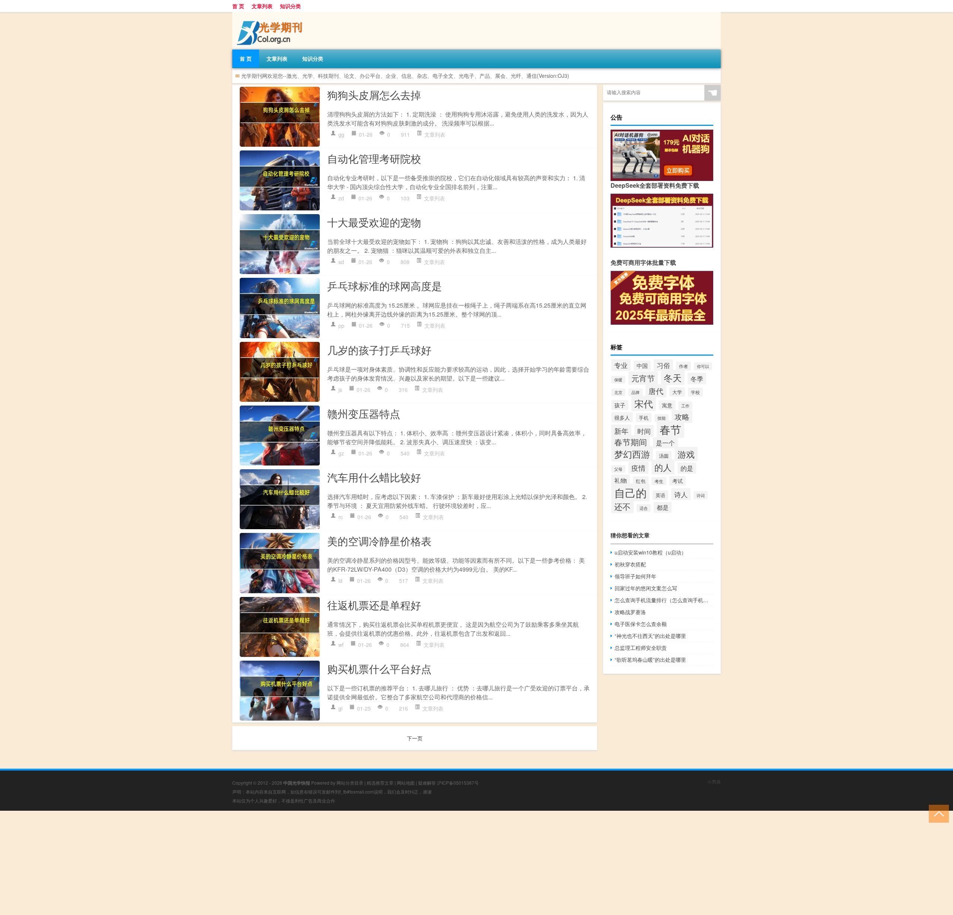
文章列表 (262, 6)
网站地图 (406, 782)
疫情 (638, 468)
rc (340, 517)
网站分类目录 (350, 782)
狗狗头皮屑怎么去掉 (374, 94)
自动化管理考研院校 (374, 158)
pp (341, 325)
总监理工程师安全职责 (641, 647)
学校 (695, 392)
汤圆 (664, 455)
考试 (677, 480)
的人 (663, 467)
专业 (621, 365)
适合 (644, 508)
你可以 (703, 366)
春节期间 (630, 442)
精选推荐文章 (380, 782)
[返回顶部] (937, 813)
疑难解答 (427, 782)
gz (341, 453)
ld (340, 580)
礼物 (620, 480)
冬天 (673, 377)
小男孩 (714, 781)
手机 (643, 417)
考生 (658, 481)
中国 (642, 365)
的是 (687, 468)
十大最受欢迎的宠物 (374, 222)
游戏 (686, 454)
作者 (683, 366)
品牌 (635, 392)
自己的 (630, 492)
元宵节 (643, 378)
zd (341, 198)
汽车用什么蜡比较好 (374, 477)
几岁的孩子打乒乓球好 (379, 349)
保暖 (618, 379)
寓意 (667, 405)
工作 (685, 406)
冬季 (697, 378)
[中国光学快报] (271, 14)
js (340, 389)
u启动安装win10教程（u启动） (650, 552)
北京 (618, 392)
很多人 (622, 417)
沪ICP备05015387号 (458, 782)
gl (340, 708)
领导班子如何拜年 (635, 576)
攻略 (682, 416)
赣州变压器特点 (363, 413)
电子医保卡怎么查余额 (641, 624)
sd (341, 262)
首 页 (238, 6)
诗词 (701, 495)
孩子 (619, 405)
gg (341, 134)
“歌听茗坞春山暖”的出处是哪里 (650, 659)
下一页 (415, 738)
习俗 (663, 365)
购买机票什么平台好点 (379, 668)
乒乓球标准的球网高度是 (384, 285)
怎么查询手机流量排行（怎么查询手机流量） (664, 600)
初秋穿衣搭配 (630, 564)
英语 (660, 495)
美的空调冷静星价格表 (379, 540)
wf (341, 644)
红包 (641, 480)
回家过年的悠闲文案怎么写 (646, 588)
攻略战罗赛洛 (630, 612)
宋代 (643, 403)
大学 (677, 391)
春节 (670, 429)
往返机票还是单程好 (374, 604)
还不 (622, 506)
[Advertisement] (223, 863)
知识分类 (290, 6)
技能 (661, 418)
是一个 (665, 442)
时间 (644, 431)
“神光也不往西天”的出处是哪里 (650, 635)
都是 (663, 507)
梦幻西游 (632, 453)
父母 (618, 469)
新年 (621, 431)
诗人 (681, 494)
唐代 (655, 390)
